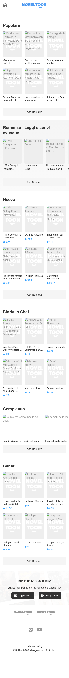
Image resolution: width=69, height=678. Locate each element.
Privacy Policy (34, 646)
